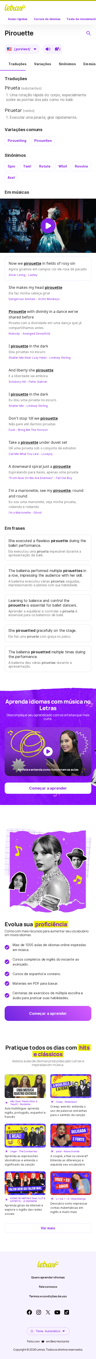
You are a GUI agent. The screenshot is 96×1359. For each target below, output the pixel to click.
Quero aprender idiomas (48, 1277)
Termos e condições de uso (48, 1296)
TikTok (66, 1312)
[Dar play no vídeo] (48, 225)
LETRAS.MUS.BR (15, 7)
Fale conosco (48, 1287)
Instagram (38, 1312)
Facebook (29, 1312)
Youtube (57, 1312)
